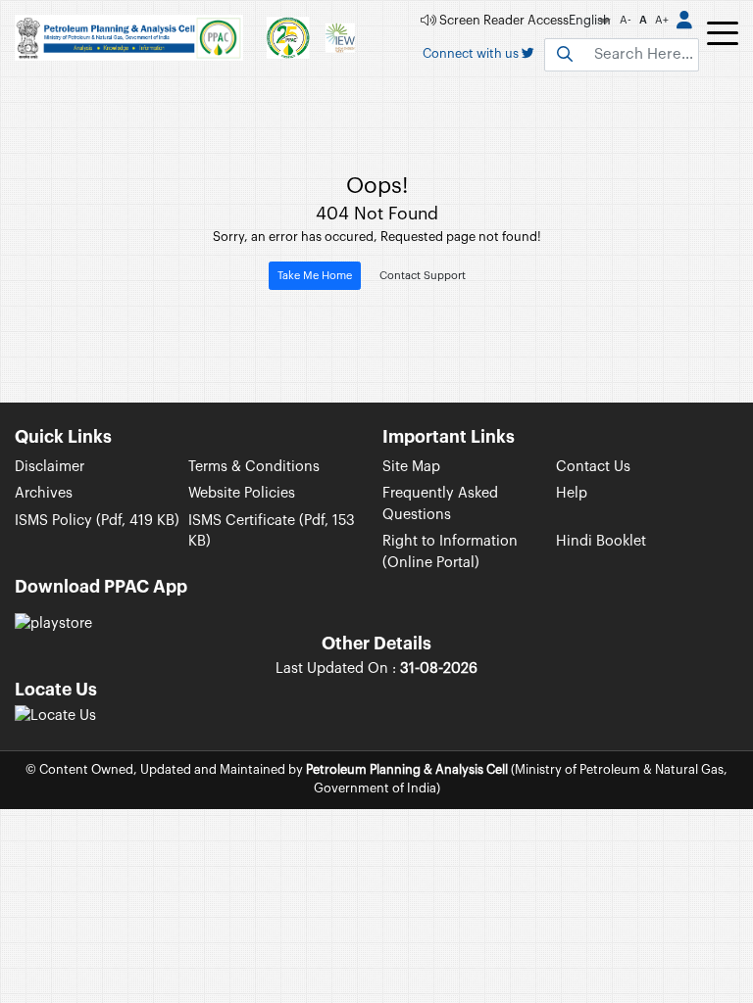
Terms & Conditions (254, 466)
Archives (44, 493)
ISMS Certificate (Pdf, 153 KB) (271, 531)
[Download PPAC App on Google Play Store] (53, 623)
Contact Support (422, 275)
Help (571, 493)
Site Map (411, 466)
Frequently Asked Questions (440, 504)
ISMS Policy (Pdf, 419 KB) (97, 520)
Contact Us (593, 466)
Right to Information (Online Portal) (450, 552)
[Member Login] (684, 21)
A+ (662, 20)
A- (625, 20)
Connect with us (472, 54)
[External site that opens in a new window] (55, 714)
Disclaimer (49, 466)
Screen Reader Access (502, 20)
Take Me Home (314, 275)
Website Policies (241, 493)
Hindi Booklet (601, 541)
